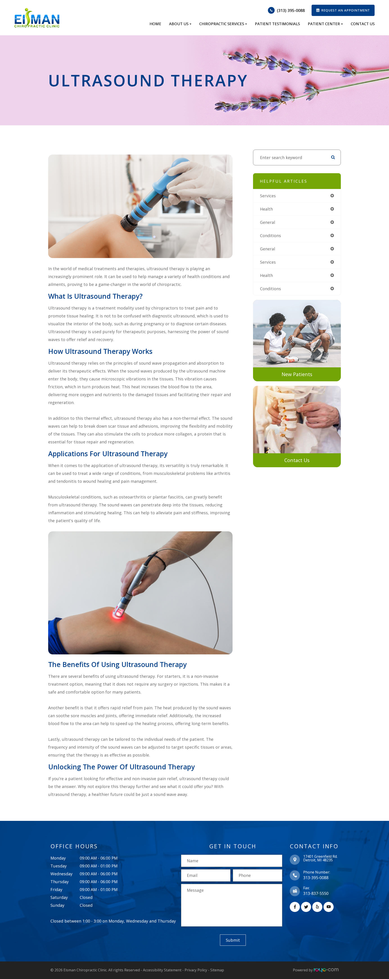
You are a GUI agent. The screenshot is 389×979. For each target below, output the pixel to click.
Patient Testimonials (277, 23)
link (256, 302)
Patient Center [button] (324, 23)
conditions (270, 235)
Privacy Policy (196, 970)
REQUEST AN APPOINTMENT (345, 10)
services (268, 195)
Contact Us (363, 23)
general (267, 222)
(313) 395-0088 (291, 10)
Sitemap (217, 970)
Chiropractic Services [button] (221, 23)
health (266, 209)
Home (155, 23)
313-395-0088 (315, 877)
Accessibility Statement (162, 970)
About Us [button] (178, 23)
